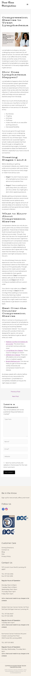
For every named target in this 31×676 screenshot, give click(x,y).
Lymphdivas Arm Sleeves (14, 350)
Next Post (15, 396)
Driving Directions (8, 547)
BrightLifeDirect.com (13, 361)
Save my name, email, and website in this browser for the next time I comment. (15, 465)
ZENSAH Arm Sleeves (13, 355)
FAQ (3, 554)
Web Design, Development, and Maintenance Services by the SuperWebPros (16, 671)
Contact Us (5, 550)
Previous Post (15, 391)
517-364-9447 (9, 614)
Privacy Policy (6, 556)
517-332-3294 (9, 574)
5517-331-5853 (9, 642)
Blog (3, 552)
